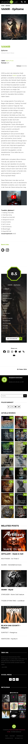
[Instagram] (8, 351)
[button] (6, 698)
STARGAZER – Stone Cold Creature (12, 594)
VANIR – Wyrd (7, 590)
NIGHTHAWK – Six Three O (10, 559)
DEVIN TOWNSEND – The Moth (21, 475)
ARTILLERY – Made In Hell (12, 554)
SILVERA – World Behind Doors (11, 565)
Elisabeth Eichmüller (16, 377)
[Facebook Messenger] (16, 351)
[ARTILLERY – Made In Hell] (14, 540)
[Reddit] (19, 351)
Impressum (20, 735)
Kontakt (12, 735)
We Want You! (19, 738)
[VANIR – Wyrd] (14, 578)
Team (6, 735)
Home (2, 5)
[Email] (14, 355)
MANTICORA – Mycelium (9, 639)
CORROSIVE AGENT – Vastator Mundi (21, 436)
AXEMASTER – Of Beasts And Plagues (7, 488)
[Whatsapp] (12, 351)
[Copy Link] (23, 351)
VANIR (15, 75)
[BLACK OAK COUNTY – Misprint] (14, 614)
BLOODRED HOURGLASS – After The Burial (21, 513)
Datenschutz (9, 738)
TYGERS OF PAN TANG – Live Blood (12, 601)
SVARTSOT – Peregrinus (9, 632)
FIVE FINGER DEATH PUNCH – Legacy (7, 513)
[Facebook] (4, 351)
